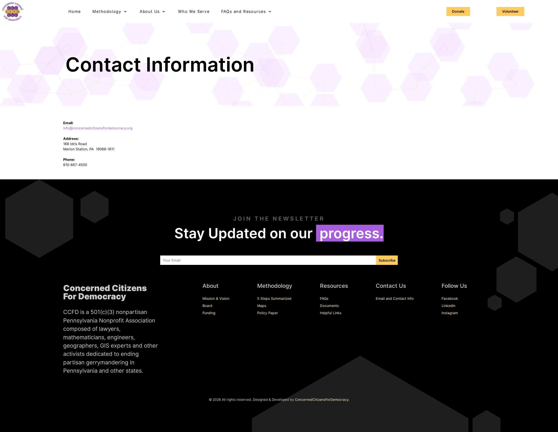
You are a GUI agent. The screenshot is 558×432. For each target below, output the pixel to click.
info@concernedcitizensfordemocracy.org (98, 128)
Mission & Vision (215, 298)
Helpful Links (330, 313)
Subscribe (387, 260)
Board (207, 305)
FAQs (324, 298)
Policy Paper (267, 313)
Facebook (450, 298)
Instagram (450, 313)
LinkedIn (448, 305)
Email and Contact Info (395, 298)
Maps (261, 305)
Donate (458, 11)
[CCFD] (28, 11)
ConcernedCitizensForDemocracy (322, 400)
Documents (329, 305)
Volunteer (510, 11)
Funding (208, 313)
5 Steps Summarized (274, 298)
